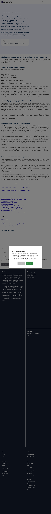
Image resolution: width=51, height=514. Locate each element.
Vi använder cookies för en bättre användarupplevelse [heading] (22, 250)
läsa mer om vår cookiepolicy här (27, 259)
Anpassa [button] (21, 263)
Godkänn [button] (29, 263)
